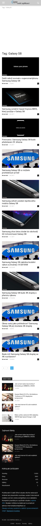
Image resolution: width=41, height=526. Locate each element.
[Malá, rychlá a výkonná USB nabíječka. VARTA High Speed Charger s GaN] (7, 418)
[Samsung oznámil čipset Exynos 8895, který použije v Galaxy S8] (20, 97)
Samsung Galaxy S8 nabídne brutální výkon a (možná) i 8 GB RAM (18, 263)
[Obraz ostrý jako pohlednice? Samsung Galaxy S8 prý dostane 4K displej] (20, 312)
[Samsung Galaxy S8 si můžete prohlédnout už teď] (20, 158)
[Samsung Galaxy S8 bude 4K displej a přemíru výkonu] (20, 281)
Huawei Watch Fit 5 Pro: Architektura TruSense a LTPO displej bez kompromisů (26, 396)
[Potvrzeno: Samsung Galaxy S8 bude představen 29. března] (20, 128)
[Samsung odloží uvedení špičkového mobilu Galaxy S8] (20, 189)
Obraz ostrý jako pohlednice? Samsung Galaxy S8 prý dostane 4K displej (20, 324)
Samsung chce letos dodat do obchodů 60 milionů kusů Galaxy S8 (20, 232)
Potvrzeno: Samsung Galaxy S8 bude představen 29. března (19, 140)
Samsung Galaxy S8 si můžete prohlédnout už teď (16, 171)
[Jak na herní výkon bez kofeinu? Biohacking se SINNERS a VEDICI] (7, 387)
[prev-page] (3, 368)
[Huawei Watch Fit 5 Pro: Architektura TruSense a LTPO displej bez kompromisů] (7, 397)
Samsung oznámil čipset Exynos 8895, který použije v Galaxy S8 (19, 110)
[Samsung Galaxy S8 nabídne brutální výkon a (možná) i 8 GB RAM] (20, 250)
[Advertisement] (20, 30)
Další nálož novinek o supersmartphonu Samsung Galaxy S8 (20, 79)
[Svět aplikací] (20, 2)
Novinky (5, 75)
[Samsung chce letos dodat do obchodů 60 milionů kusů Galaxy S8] (20, 220)
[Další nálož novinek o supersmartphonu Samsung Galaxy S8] (20, 66)
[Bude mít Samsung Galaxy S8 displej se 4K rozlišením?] (20, 342)
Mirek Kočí (5, 83)
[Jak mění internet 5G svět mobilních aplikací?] (7, 407)
